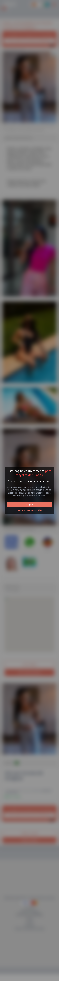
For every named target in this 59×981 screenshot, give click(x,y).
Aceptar (29, 504)
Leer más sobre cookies (29, 510)
